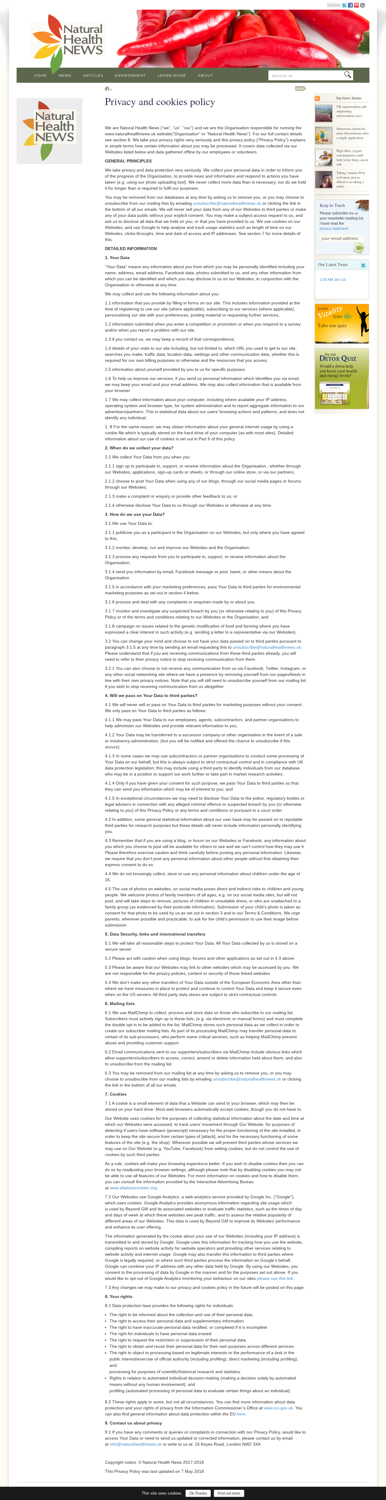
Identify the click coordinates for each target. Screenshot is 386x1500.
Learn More (172, 75)
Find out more (229, 1493)
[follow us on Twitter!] (344, 4)
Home (40, 75)
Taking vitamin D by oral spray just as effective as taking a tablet (351, 179)
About (205, 75)
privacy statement (334, 228)
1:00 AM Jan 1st (333, 280)
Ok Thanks (198, 1493)
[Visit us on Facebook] (350, 4)
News (65, 75)
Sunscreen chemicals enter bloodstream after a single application (353, 133)
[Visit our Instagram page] (362, 4)
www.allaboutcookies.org (133, 1187)
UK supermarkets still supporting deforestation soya (351, 111)
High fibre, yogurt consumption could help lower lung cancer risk (353, 157)
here (241, 1414)
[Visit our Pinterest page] (356, 4)
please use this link (275, 1278)
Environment (130, 75)
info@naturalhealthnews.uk (136, 1444)
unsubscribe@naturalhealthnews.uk (227, 203)
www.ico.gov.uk (278, 1407)
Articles (93, 75)
